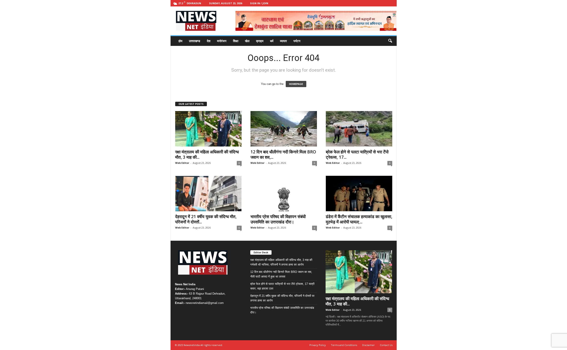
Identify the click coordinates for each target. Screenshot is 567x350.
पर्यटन (296, 41)
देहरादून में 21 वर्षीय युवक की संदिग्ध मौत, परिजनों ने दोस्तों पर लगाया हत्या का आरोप (282, 298)
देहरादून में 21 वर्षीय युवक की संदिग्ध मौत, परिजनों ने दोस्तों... (206, 219)
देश (208, 41)
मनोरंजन (221, 41)
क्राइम (259, 41)
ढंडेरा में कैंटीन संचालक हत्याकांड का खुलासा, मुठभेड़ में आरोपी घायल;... (359, 219)
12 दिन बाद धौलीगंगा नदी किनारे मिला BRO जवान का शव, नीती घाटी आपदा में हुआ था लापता (281, 274)
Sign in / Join (259, 3)
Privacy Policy (317, 345)
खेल (247, 41)
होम (180, 41)
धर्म (271, 41)
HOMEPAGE (296, 84)
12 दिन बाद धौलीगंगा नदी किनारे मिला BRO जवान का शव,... (283, 154)
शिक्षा (235, 41)
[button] (390, 41)
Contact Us (386, 345)
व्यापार (283, 41)
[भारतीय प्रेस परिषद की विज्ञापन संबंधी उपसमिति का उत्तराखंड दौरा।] (283, 193)
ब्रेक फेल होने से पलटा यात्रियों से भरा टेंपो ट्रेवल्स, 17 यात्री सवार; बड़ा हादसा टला (282, 286)
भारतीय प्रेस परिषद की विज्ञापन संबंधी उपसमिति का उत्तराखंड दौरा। (278, 219)
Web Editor (182, 162)
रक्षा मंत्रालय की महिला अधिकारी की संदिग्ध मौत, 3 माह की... (207, 154)
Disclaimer (368, 345)
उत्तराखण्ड (194, 41)
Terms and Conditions (344, 345)
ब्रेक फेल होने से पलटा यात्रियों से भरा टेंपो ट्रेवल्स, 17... (357, 154)
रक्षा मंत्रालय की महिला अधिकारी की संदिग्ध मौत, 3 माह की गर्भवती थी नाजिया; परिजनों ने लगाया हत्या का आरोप (281, 262)
